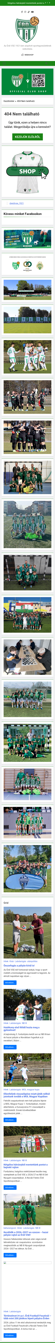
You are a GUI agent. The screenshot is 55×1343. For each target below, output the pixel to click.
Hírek (6, 961)
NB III (24, 1023)
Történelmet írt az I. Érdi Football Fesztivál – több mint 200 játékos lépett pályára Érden (27, 1317)
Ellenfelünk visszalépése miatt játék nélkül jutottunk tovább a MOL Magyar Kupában (27, 1095)
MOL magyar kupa (30, 1089)
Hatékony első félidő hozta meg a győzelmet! (22, 1028)
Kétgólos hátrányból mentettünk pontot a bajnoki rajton (26, 3)
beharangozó (10, 1228)
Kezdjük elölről (27, 137)
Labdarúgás (20, 961)
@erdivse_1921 (16, 203)
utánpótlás (32, 961)
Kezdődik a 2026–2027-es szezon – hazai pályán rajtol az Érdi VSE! (26, 1233)
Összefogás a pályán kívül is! (19, 965)
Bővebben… (10, 983)
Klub (11, 961)
